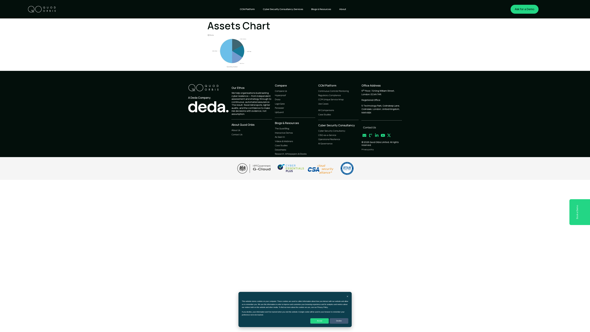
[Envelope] (364, 135)
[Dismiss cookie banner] (347, 296)
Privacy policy (368, 149)
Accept (319, 321)
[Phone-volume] (370, 135)
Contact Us (369, 127)
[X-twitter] (389, 135)
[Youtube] (383, 135)
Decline (339, 321)
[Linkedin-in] (377, 135)
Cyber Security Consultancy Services (283, 9)
